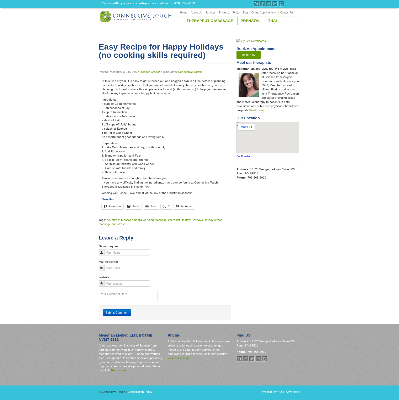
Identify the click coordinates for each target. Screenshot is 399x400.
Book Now (248, 54)
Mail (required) (108, 261)
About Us (196, 12)
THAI (272, 21)
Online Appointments (264, 12)
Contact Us (286, 12)
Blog (245, 12)
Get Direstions (244, 156)
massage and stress (112, 224)
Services (211, 12)
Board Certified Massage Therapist (157, 219)
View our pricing (178, 358)
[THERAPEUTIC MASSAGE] (135, 16)
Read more (256, 110)
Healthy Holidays (192, 219)
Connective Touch (190, 71)
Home (183, 12)
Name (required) (110, 246)
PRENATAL (251, 21)
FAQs (236, 12)
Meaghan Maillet (149, 71)
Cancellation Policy (140, 391)
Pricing (223, 12)
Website (104, 277)
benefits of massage (120, 219)
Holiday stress (213, 219)
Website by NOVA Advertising (281, 391)
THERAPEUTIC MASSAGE (210, 21)
